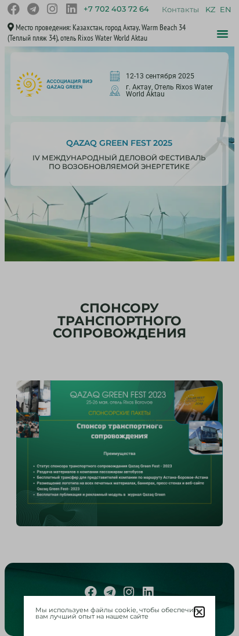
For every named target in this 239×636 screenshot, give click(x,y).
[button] (199, 612)
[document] (119, 318)
